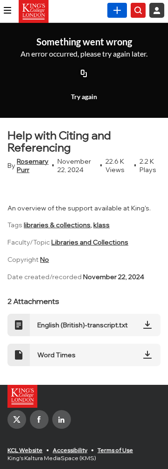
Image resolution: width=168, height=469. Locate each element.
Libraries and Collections (89, 242)
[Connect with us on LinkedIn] (61, 419)
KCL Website (24, 450)
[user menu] (156, 10)
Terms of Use (115, 450)
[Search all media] (138, 10)
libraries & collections (57, 225)
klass (101, 225)
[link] (117, 10)
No (44, 259)
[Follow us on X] (16, 419)
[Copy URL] (84, 73)
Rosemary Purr (33, 165)
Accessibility (70, 450)
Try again (84, 97)
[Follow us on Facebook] (39, 419)
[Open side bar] (7, 10)
